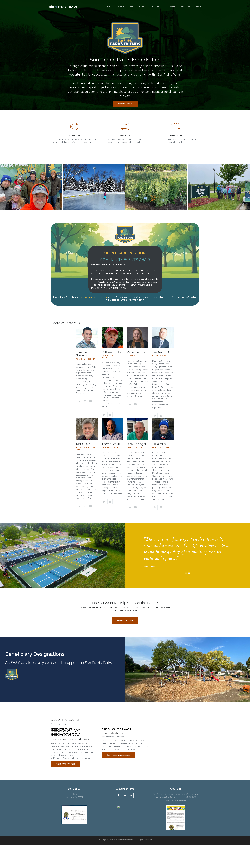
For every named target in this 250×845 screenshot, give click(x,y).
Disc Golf (185, 7)
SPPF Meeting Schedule (119, 755)
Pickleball (170, 7)
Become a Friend (125, 104)
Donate (143, 7)
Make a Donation (125, 620)
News (198, 7)
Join (131, 7)
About (108, 7)
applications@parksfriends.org (94, 297)
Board (121, 7)
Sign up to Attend (66, 764)
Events (155, 7)
